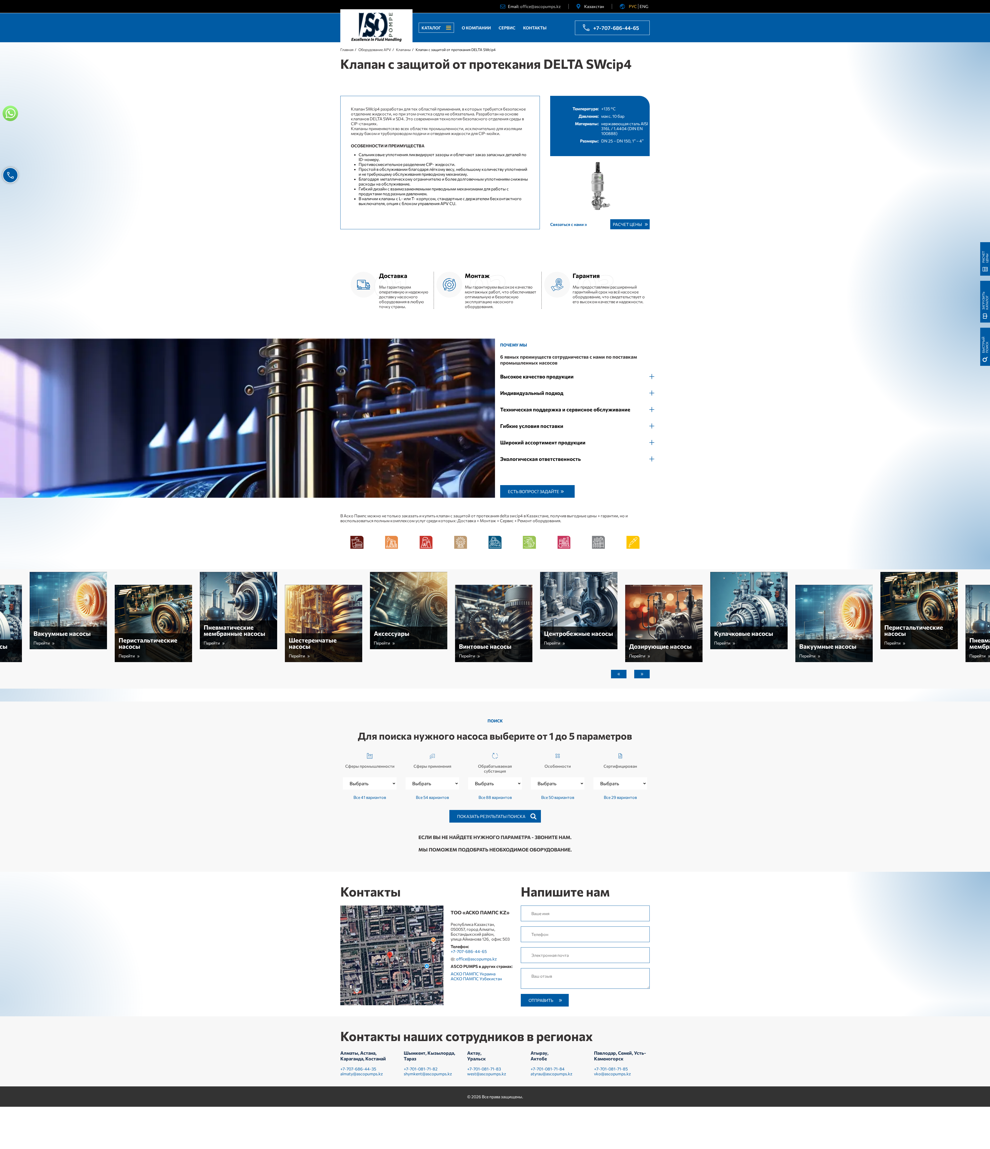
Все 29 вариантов (620, 797)
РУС (633, 6)
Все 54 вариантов (432, 797)
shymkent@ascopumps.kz (428, 1073)
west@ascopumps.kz (486, 1073)
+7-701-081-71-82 (421, 1068)
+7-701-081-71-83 (484, 1068)
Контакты (535, 27)
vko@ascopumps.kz (612, 1073)
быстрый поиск (985, 345)
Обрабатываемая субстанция (495, 768)
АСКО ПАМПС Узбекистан (476, 978)
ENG (644, 6)
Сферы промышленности (369, 766)
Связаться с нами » (568, 224)
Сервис (507, 27)
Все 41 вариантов (369, 797)
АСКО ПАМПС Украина (473, 973)
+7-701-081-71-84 (548, 1068)
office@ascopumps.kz (540, 6)
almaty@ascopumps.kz (361, 1073)
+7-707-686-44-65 (616, 28)
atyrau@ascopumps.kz (551, 1073)
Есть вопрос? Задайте (533, 491)
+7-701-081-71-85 (611, 1068)
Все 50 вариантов (557, 797)
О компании (476, 27)
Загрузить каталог (985, 301)
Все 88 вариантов (495, 797)
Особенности (557, 766)
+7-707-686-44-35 (358, 1068)
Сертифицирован (620, 766)
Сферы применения (432, 766)
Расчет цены (627, 224)
